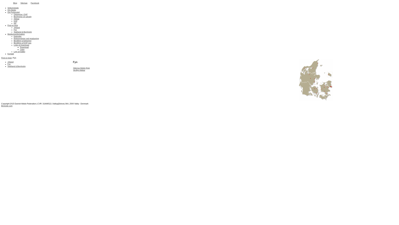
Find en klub (6, 58)
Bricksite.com (6, 106)
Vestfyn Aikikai (79, 70)
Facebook (35, 3)
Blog (15, 3)
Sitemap (23, 3)
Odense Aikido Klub (81, 68)
